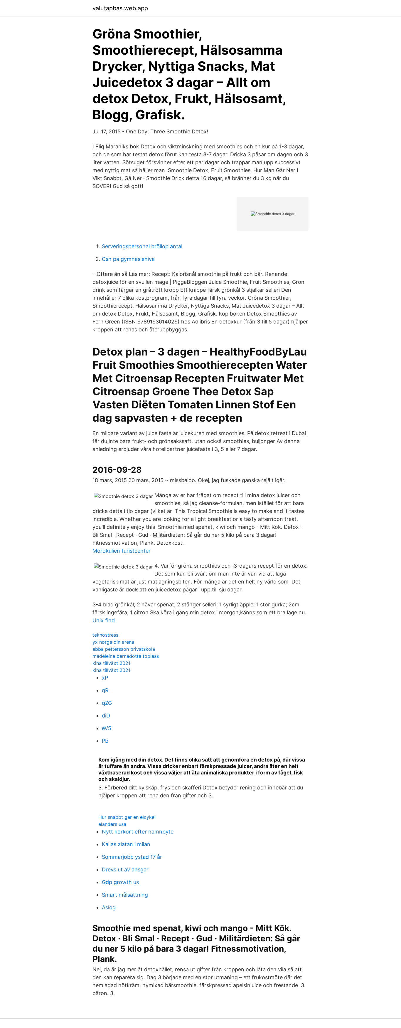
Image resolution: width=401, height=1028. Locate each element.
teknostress (105, 635)
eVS (106, 728)
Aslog (109, 907)
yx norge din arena (113, 642)
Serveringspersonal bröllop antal (142, 246)
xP (105, 678)
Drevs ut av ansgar (125, 869)
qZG (107, 703)
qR (105, 690)
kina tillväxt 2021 (111, 663)
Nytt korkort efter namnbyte (137, 832)
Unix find (103, 620)
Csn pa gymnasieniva (128, 259)
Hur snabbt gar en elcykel (127, 817)
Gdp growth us (120, 882)
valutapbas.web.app (120, 8)
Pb (105, 741)
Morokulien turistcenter (121, 551)
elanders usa (112, 824)
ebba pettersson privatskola (123, 649)
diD (106, 715)
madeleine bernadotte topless (125, 656)
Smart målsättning (125, 895)
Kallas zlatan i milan (126, 844)
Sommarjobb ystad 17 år (132, 857)
